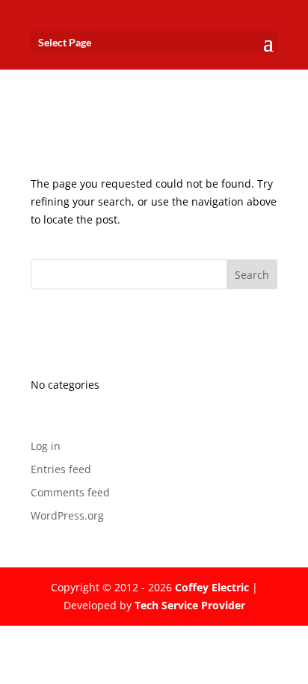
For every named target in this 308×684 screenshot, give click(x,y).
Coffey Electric (212, 587)
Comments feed (70, 492)
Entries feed (61, 469)
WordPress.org (67, 515)
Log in (46, 446)
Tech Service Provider (190, 605)
